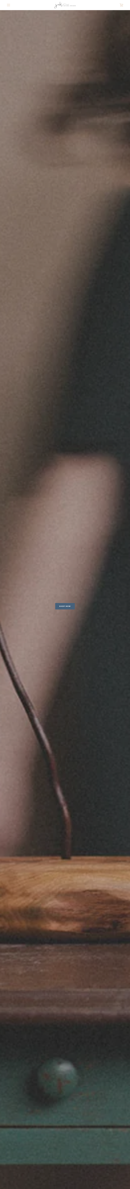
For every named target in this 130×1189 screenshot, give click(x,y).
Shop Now (65, 606)
